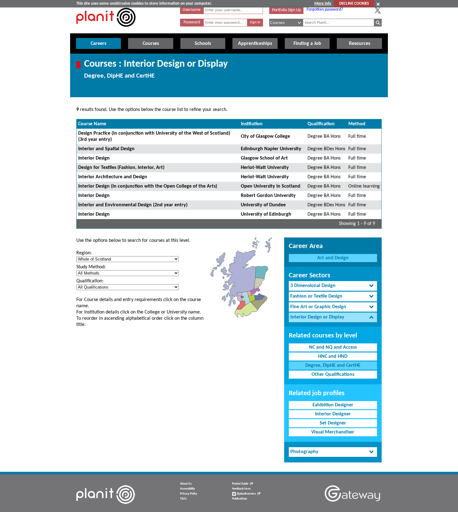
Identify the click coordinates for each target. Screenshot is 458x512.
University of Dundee (263, 205)
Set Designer (333, 423)
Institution (252, 124)
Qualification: (89, 281)
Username (192, 10)
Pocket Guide (240, 483)
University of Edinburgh (266, 214)
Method (356, 124)
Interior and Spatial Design (106, 148)
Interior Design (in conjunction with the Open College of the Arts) (147, 186)
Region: (84, 253)
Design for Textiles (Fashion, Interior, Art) (121, 167)
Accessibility (187, 488)
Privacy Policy (188, 493)
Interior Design (94, 158)
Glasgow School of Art (264, 158)
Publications (239, 498)
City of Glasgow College (265, 136)
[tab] (333, 286)
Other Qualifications (333, 374)
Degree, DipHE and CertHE (332, 365)
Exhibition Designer (332, 405)
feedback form (241, 488)
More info (322, 4)
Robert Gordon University (268, 195)
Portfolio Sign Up (286, 10)
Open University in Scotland (270, 186)
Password (192, 22)
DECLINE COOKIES (354, 4)
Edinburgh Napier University (271, 148)
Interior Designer (333, 414)
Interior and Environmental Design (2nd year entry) (133, 205)
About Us (186, 483)
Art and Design (333, 258)
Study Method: (91, 267)
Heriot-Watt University (265, 167)
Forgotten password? (325, 9)
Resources (359, 43)
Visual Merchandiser (332, 432)
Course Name (92, 124)
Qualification (321, 124)
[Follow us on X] (378, 10)
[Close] (378, 4)
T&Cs (183, 498)
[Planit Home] (106, 30)
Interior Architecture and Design (112, 177)
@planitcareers (246, 493)
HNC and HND (332, 356)
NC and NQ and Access (333, 347)
